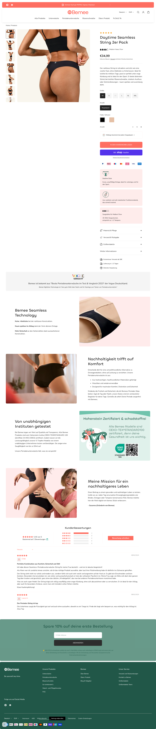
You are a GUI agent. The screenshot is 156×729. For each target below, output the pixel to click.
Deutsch (7, 718)
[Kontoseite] (143, 12)
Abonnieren (78, 643)
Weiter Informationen (108, 251)
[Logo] (78, 12)
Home (8, 25)
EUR (15, 718)
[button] (66, 533)
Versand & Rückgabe (111, 237)
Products (14, 25)
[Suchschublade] (138, 12)
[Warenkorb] (148, 12)
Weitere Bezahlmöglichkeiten (121, 157)
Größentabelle (109, 244)
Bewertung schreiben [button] (120, 538)
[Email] (12, 5)
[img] (22, 555)
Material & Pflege (110, 230)
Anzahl (102, 127)
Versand (112, 59)
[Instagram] (7, 5)
